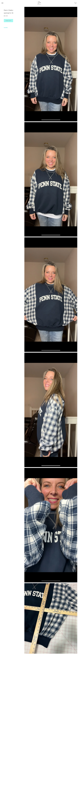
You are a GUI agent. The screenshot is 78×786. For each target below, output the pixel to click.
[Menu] (2, 3)
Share (6, 27)
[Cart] (75, 3)
